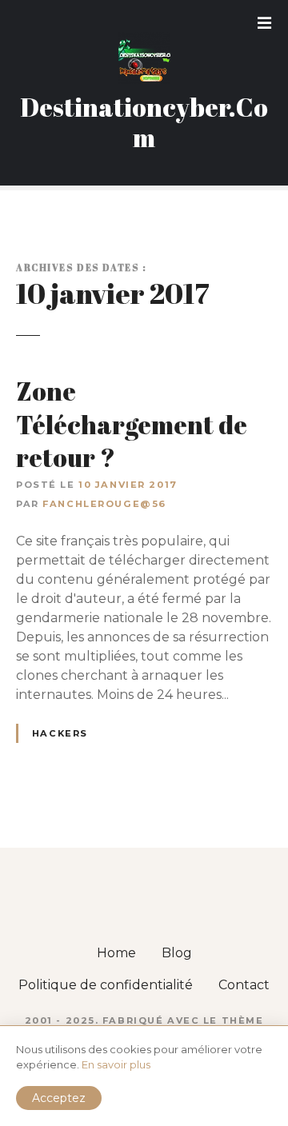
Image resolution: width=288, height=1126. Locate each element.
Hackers (60, 733)
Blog (177, 952)
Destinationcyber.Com (144, 122)
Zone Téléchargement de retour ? (131, 423)
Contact (244, 984)
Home (116, 952)
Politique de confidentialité (105, 984)
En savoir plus (116, 1064)
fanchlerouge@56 (104, 503)
